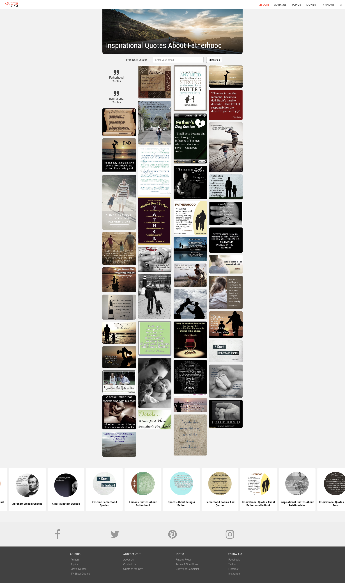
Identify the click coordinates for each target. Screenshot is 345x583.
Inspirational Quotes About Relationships (288, 503)
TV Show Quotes (80, 573)
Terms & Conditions (187, 564)
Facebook (234, 559)
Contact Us (129, 564)
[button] (341, 4)
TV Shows (328, 4)
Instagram (234, 573)
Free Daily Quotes (136, 60)
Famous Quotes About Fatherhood (134, 503)
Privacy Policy (183, 559)
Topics (296, 4)
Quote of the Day (133, 569)
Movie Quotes (78, 569)
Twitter (232, 564)
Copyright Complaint (187, 569)
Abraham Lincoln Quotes (18, 503)
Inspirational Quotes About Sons (326, 503)
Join (265, 4)
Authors (280, 4)
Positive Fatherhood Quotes (95, 503)
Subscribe (214, 60)
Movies (311, 4)
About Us (128, 559)
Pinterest (233, 569)
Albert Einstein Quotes (57, 503)
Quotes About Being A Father (172, 503)
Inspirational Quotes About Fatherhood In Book (249, 503)
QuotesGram (11, 4)
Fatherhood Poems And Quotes (211, 503)
